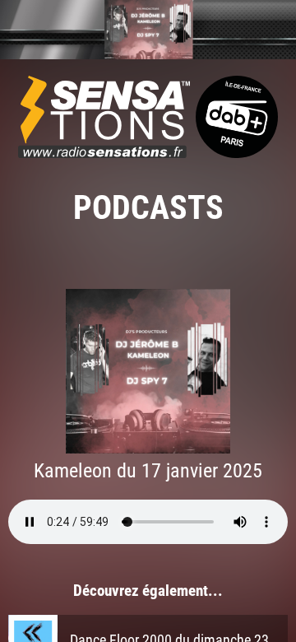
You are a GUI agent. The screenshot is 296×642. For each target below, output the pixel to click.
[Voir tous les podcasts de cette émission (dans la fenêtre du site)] (148, 29)
